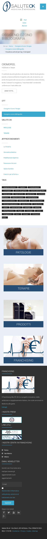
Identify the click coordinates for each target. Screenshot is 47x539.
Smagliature (8, 214)
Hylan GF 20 (19, 194)
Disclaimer (16, 531)
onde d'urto (26, 204)
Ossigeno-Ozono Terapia (23, 46)
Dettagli (4, 407)
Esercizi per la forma (10, 174)
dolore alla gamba (21, 191)
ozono (6, 207)
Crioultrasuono (34, 187)
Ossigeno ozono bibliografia (14, 49)
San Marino (8, 453)
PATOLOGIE (7, 128)
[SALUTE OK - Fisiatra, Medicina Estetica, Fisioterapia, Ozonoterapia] (19, 6)
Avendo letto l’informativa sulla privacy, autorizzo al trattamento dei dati (10, 494)
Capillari (23, 187)
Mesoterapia (23, 201)
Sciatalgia (30, 211)
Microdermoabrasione (11, 204)
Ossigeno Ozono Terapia (12, 109)
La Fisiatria (7, 147)
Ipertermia (31, 194)
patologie (28, 207)
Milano (6, 457)
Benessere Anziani (10, 163)
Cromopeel (9, 64)
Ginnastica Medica (10, 152)
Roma (6, 450)
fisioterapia (7, 194)
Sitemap (35, 531)
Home (11, 46)
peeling (37, 207)
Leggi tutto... (9, 91)
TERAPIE (6, 133)
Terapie (12, 67)
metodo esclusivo (36, 201)
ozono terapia (16, 207)
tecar (17, 214)
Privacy (23, 531)
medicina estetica (9, 201)
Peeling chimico (9, 211)
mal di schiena (32, 197)
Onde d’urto (38, 204)
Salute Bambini (9, 169)
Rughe (20, 211)
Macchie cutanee (18, 197)
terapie (25, 214)
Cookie (29, 531)
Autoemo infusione (10, 187)
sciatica (39, 211)
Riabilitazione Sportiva (11, 158)
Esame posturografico (37, 191)
